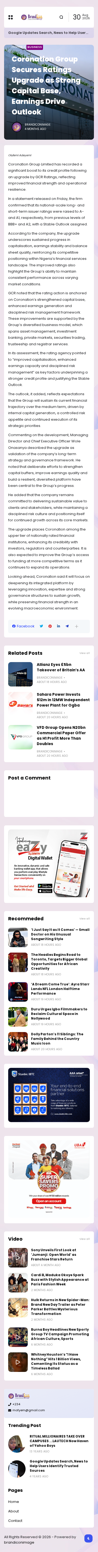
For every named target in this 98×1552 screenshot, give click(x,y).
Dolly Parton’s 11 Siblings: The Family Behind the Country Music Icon (57, 1039)
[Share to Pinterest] (50, 626)
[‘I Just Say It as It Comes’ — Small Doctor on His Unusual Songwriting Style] (18, 937)
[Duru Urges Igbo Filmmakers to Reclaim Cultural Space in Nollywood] (18, 1017)
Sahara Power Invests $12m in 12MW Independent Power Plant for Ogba (63, 700)
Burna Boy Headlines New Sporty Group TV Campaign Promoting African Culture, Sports (60, 1334)
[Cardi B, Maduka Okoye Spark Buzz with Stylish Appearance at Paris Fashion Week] (18, 1282)
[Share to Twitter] (41, 626)
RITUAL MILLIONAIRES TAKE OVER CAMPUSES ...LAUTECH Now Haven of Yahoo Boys (59, 1441)
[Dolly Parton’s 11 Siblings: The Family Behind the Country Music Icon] (18, 1042)
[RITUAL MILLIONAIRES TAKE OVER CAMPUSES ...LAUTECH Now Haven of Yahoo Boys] (17, 1444)
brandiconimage (19, 1542)
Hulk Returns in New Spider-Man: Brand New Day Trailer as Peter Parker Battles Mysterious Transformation (60, 1307)
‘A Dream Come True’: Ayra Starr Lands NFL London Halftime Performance (60, 989)
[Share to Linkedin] (58, 626)
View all (84, 653)
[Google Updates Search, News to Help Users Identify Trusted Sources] (17, 1469)
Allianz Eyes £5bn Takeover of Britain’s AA (61, 667)
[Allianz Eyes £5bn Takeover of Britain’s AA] (20, 674)
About (13, 1511)
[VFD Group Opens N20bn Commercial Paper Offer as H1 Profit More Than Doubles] (20, 737)
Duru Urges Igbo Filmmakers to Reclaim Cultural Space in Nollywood (59, 1014)
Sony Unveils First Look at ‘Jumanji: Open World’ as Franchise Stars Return (53, 1255)
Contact (15, 1520)
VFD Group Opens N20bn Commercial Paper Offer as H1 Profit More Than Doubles (61, 735)
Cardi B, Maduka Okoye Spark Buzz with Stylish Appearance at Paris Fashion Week (60, 1279)
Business (34, 47)
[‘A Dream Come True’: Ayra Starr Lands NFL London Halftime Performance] (18, 992)
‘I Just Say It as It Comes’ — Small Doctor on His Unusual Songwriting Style (60, 934)
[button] (76, 626)
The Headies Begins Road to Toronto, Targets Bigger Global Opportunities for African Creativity (59, 962)
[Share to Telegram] (67, 626)
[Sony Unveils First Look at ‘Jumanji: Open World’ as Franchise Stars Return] (18, 1257)
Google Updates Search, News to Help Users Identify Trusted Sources (59, 1466)
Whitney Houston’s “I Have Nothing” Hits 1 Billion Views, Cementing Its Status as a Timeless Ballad (56, 1361)
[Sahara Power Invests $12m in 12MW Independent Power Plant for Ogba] (20, 704)
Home (17, 46)
